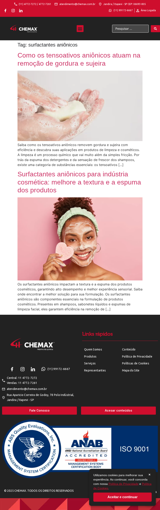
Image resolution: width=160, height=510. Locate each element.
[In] (21, 10)
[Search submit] (155, 28)
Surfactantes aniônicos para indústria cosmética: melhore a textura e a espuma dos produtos (79, 182)
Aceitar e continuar (123, 497)
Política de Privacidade (124, 483)
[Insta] (13, 10)
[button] (80, 28)
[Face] (5, 10)
